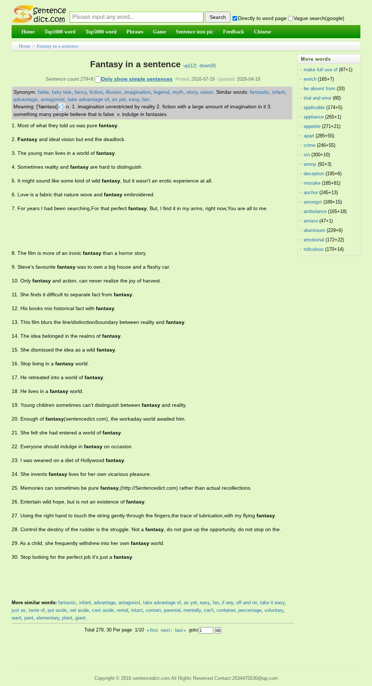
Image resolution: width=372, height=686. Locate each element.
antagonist (53, 99)
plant (67, 618)
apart (309, 136)
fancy (80, 92)
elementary (47, 618)
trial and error (317, 98)
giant (80, 618)
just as (19, 610)
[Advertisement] (144, 230)
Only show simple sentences (137, 79)
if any (227, 602)
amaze (311, 221)
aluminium (314, 230)
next (166, 630)
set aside (79, 610)
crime (309, 145)
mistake (312, 183)
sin (307, 154)
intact (137, 610)
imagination (137, 92)
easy (134, 99)
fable (43, 92)
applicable (314, 107)
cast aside (103, 610)
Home (25, 46)
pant (28, 618)
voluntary (273, 610)
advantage (25, 99)
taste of (37, 610)
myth (177, 92)
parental (172, 610)
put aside (57, 610)
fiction (96, 92)
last (180, 630)
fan (145, 99)
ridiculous (314, 249)
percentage (250, 610)
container (226, 610)
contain (153, 610)
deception (314, 173)
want (16, 618)
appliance (314, 117)
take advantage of (88, 99)
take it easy (272, 602)
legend (161, 92)
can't (209, 610)
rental (122, 610)
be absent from (319, 88)
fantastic (259, 92)
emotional (314, 239)
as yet (119, 99)
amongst (313, 202)
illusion (113, 92)
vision (206, 92)
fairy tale (62, 92)
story (191, 92)
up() (190, 65)
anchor (311, 192)
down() (207, 65)
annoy (310, 164)
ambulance (315, 211)
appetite (312, 126)
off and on (246, 602)
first (152, 630)
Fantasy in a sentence (57, 46)
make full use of (320, 69)
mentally (192, 610)
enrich (310, 79)
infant (278, 92)
